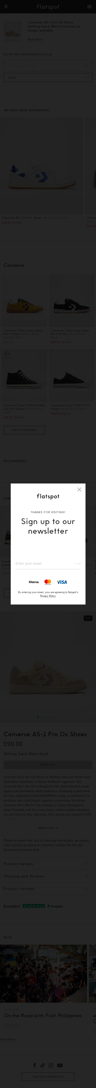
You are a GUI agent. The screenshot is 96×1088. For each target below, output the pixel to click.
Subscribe (75, 564)
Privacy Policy (48, 595)
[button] (79, 490)
